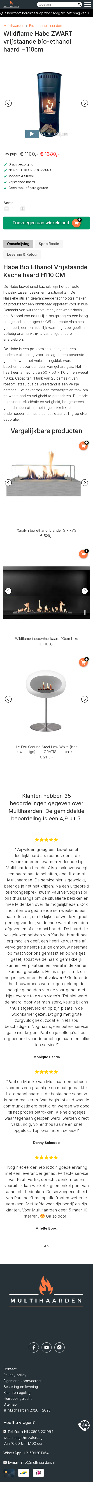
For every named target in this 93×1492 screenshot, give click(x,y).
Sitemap (10, 1404)
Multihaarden (13, 25)
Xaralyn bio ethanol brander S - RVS (47, 442)
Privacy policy (14, 1375)
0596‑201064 (42, 1431)
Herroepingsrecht (17, 1398)
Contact (9, 1369)
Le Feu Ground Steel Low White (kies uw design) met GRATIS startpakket (46, 662)
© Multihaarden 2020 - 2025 (27, 1410)
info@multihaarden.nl (38, 1462)
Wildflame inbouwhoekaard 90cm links (46, 550)
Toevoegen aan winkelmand (40, 222)
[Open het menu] (87, 4)
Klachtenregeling (16, 1392)
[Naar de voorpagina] (46, 1303)
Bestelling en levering (20, 1386)
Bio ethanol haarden (45, 25)
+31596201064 (36, 1453)
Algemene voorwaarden (22, 1381)
